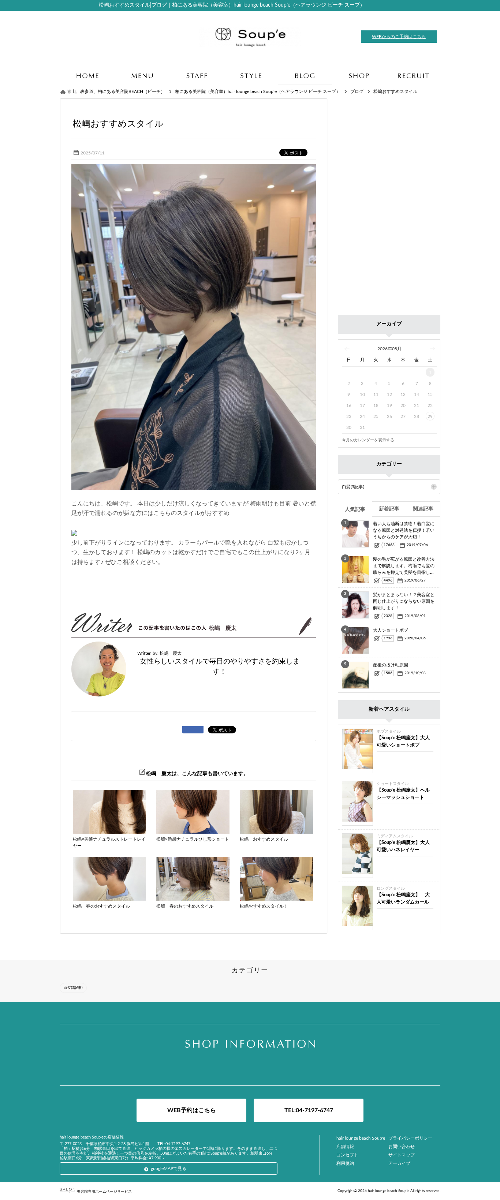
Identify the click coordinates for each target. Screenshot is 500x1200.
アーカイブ (399, 1163)
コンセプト (347, 1155)
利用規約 (345, 1163)
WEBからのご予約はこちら (399, 36)
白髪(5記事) (353, 487)
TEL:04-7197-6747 (308, 1110)
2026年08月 (389, 349)
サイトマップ (401, 1155)
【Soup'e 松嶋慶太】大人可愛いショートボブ (403, 742)
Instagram (250, 1068)
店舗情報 (345, 1146)
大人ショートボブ (390, 630)
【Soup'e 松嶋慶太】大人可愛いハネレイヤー (403, 846)
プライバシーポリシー (410, 1138)
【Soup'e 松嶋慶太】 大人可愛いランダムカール (403, 899)
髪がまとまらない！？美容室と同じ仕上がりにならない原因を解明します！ (403, 601)
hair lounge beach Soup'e (360, 1138)
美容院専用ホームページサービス (104, 1191)
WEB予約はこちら (191, 1110)
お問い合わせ (401, 1146)
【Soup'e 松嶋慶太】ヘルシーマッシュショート (403, 794)
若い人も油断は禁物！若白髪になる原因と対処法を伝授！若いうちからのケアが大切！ (403, 530)
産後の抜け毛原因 (390, 665)
